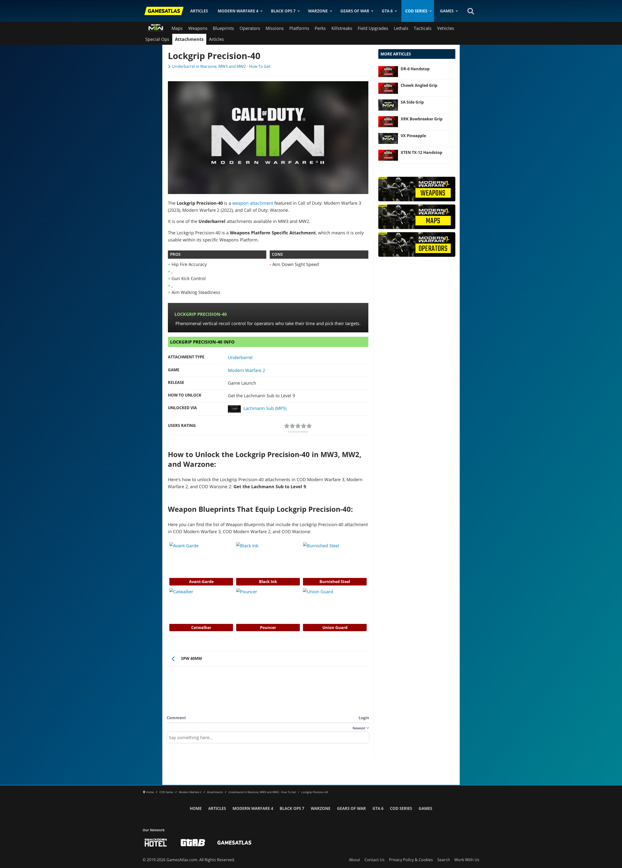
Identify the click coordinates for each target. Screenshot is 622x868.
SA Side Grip (412, 102)
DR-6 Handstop (415, 68)
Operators (250, 28)
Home (196, 808)
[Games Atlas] (164, 11)
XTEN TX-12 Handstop (421, 152)
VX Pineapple (413, 135)
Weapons (197, 28)
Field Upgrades (373, 28)
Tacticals (423, 28)
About (354, 859)
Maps (177, 28)
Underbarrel (240, 357)
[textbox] (268, 739)
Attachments (189, 39)
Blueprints (223, 28)
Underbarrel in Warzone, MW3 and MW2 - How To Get (221, 66)
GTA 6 (387, 11)
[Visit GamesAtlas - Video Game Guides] (234, 842)
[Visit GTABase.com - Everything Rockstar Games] (193, 842)
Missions (275, 28)
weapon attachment (252, 203)
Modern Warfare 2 (246, 370)
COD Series (416, 11)
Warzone (318, 11)
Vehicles (445, 28)
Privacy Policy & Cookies (411, 859)
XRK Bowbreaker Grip (421, 119)
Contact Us (374, 859)
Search (443, 859)
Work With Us (466, 859)
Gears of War (354, 11)
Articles (199, 11)
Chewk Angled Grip (419, 85)
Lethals (401, 28)
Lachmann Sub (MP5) (264, 408)
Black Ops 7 (283, 11)
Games (447, 11)
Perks (320, 28)
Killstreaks (341, 28)
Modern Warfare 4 (238, 11)
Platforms (299, 28)
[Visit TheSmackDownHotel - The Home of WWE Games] (156, 842)
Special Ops (157, 39)
